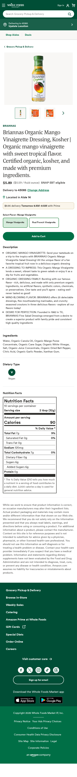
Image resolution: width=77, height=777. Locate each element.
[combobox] (35, 14)
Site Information (39, 741)
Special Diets (14, 634)
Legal (53, 741)
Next (63, 113)
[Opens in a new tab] (25, 700)
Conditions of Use (37, 728)
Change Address (38, 190)
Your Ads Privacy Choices (46, 721)
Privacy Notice (22, 721)
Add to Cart (38, 236)
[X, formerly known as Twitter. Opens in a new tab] (30, 670)
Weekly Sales (14, 605)
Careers (11, 649)
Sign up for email (38, 680)
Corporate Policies (38, 747)
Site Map (23, 741)
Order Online (14, 642)
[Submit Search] (69, 14)
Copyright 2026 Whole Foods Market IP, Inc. (38, 713)
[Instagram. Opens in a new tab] (38, 670)
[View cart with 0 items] (73, 5)
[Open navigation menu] (3, 5)
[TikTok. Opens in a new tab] (47, 670)
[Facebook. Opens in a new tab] (21, 670)
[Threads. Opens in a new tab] (56, 670)
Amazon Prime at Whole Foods (26, 619)
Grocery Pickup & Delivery (23, 590)
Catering (12, 612)
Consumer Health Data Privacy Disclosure (37, 734)
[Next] (37, 85)
